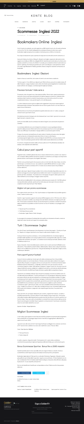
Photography (66, 21)
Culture (42, 21)
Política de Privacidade (75, 410)
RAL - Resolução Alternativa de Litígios (72, 406)
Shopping (57, 21)
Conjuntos (10, 6)
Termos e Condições (76, 407)
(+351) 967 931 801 (7, 407)
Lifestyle (34, 21)
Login (66, 5)
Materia (17, 421)
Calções (24, 6)
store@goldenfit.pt (7, 406)
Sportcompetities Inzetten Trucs (59, 389)
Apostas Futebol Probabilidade (24, 389)
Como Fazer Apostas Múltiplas (25, 329)
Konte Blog (42, 15)
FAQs (79, 409)
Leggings (19, 6)
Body (29, 6)
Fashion (16, 21)
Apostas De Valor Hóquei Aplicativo (26, 306)
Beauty (49, 21)
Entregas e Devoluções (75, 403)
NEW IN (5, 5)
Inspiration (25, 21)
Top (14, 6)
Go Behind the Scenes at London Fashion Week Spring (28, 379)
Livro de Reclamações (76, 404)
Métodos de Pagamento (75, 402)
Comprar (54, 1)
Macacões (34, 6)
